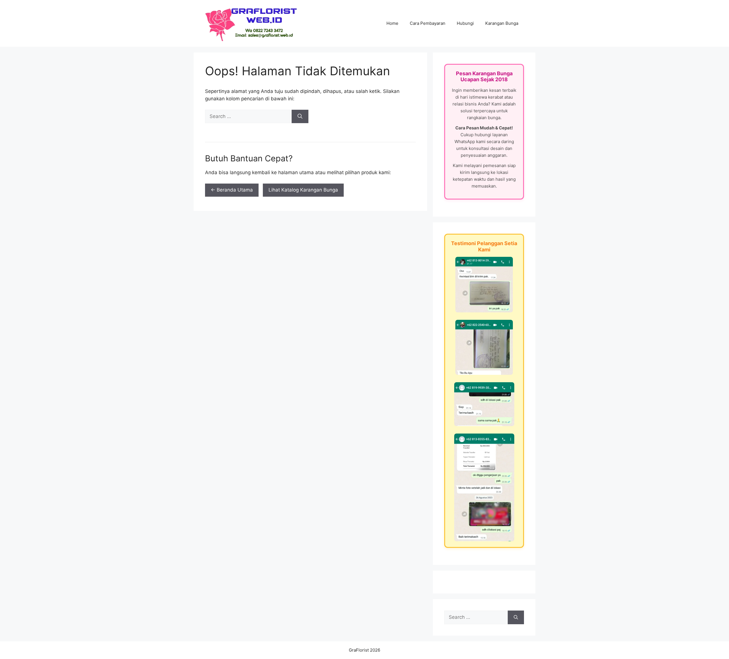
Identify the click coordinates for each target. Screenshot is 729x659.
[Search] (300, 116)
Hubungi (465, 23)
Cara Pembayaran (427, 23)
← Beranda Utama (232, 190)
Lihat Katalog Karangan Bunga (303, 190)
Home (392, 23)
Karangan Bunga (501, 23)
